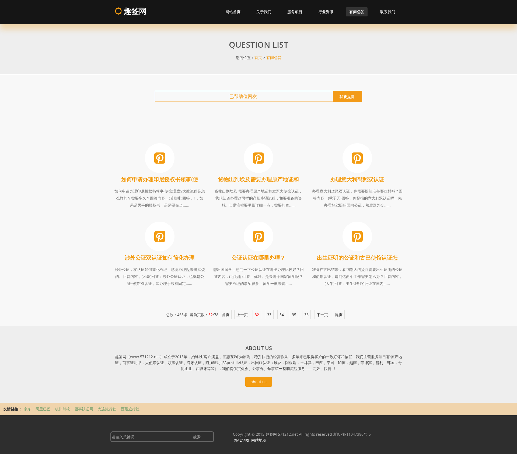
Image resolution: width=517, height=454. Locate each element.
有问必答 (356, 11)
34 (282, 314)
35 (294, 314)
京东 (28, 408)
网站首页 (232, 11)
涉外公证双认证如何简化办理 (160, 257)
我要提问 (347, 96)
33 (269, 314)
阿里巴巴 (44, 408)
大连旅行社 (107, 408)
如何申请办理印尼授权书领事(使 (159, 179)
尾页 (339, 314)
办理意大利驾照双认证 (357, 179)
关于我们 (263, 11)
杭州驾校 (63, 408)
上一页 (242, 314)
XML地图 (241, 440)
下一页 (322, 314)
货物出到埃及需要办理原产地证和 (258, 179)
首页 (258, 57)
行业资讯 (325, 11)
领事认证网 (84, 408)
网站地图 (258, 440)
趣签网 (134, 11)
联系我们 (387, 11)
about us (259, 381)
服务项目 (294, 11)
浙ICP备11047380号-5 (352, 434)
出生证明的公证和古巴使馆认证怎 (357, 257)
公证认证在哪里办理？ (258, 257)
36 (306, 314)
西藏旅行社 (130, 408)
